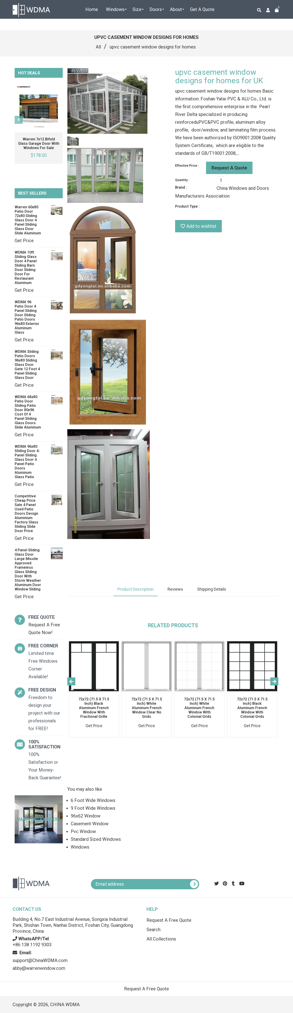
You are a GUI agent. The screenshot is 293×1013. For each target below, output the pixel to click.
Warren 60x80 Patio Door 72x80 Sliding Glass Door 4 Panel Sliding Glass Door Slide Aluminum (28, 220)
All (98, 47)
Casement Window (90, 823)
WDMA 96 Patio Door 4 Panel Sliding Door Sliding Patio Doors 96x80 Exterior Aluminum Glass (27, 317)
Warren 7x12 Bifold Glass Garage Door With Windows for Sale (38, 143)
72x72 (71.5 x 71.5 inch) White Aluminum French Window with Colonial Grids (199, 708)
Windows (80, 847)
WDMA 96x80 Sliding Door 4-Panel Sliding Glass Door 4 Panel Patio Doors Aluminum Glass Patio (27, 461)
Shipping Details (211, 589)
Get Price (24, 240)
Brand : (181, 187)
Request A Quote (229, 168)
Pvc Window (83, 831)
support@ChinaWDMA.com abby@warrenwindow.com (40, 960)
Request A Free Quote (168, 920)
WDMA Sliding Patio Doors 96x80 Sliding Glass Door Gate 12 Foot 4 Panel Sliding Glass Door (27, 364)
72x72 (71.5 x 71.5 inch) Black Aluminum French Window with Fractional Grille (94, 708)
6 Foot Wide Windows (93, 800)
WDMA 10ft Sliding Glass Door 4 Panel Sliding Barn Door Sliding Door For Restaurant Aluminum (26, 267)
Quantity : (182, 180)
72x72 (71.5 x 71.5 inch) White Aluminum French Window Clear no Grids (146, 708)
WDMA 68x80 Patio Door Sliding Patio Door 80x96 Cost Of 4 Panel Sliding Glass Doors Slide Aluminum (28, 412)
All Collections (161, 939)
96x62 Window (85, 816)
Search (153, 929)
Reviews (175, 589)
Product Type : (187, 206)
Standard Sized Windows (96, 839)
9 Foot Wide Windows (93, 808)
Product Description (135, 589)
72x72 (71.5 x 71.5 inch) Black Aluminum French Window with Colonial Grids (252, 708)
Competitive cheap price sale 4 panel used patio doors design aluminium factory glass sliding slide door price (26, 513)
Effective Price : (187, 165)
